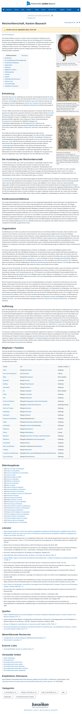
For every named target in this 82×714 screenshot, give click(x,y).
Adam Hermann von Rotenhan (15, 491)
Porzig (5, 432)
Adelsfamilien (34, 105)
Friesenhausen (29, 384)
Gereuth (28, 404)
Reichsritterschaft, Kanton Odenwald (14, 666)
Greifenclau (6, 404)
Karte (22, 9)
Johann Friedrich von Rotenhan (16, 516)
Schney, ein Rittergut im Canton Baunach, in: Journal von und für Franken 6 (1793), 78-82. (29, 624)
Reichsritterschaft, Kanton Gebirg (13, 664)
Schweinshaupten (42, 401)
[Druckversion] (77, 22)
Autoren (43, 9)
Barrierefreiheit (54, 710)
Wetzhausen (52, 453)
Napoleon (21, 332)
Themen (16, 9)
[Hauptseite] (3, 10)
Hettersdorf (6, 415)
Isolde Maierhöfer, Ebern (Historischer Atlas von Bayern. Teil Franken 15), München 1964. (29, 555)
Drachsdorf (6, 387)
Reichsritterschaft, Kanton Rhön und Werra (16, 668)
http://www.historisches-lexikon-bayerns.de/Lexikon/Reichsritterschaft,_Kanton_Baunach (28, 681)
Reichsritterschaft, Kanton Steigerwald (14, 670)
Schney (27, 380)
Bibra (4, 377)
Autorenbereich (29, 710)
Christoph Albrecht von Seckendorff (17, 522)
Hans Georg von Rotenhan (14, 497)
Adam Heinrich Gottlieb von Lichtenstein (18, 512)
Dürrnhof (28, 425)
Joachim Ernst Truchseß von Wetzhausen (19, 506)
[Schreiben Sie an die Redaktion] (79, 22)
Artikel (37, 9)
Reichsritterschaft (9, 660)
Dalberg (5, 384)
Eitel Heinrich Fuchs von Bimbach (16, 501)
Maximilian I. (5, 141)
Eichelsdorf (64, 258)
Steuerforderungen (7, 178)
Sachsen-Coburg (32, 103)
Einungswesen (6, 121)
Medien (29, 9)
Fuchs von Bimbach (8, 401)
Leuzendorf (28, 394)
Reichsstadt (5, 296)
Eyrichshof (29, 436)
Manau (28, 453)
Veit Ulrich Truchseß (12, 495)
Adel (63, 692)
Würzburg (64, 298)
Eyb (4, 397)
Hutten (46, 260)
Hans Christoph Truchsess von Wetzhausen (19, 493)
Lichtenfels (51, 99)
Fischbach (36, 436)
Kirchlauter (28, 411)
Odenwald (34, 127)
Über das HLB (52, 9)
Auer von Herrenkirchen (10, 373)
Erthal (4, 394)
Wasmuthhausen (30, 456)
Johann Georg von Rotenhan (15, 487)
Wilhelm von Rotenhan (13, 481)
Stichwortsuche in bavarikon (12, 640)
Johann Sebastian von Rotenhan (16, 489)
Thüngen (5, 449)
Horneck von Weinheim (9, 418)
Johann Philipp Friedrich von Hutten (17, 518)
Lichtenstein (6, 425)
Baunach (11, 97)
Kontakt (69, 9)
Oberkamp (6, 429)
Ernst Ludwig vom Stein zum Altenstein (18, 514)
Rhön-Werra (5, 127)
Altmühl (26, 236)
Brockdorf (5, 380)
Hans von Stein (11, 475)
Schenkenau (37, 404)
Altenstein (39, 446)
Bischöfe (32, 123)
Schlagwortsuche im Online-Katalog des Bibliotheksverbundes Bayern (24, 638)
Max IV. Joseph (57, 324)
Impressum (36, 710)
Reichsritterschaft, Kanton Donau (13, 662)
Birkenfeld (29, 422)
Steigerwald (27, 127)
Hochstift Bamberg (41, 262)
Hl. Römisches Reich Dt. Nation (25, 697)
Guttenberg (6, 411)
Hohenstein (25, 373)
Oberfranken (7, 697)
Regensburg (19, 342)
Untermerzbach (40, 439)
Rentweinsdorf (46, 436)
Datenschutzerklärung (45, 710)
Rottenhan (6, 439)
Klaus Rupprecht (9, 34)
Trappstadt (28, 391)
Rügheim (40, 274)
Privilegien (75, 185)
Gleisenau (28, 408)
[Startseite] (41, 3)
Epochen (9, 9)
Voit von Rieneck (8, 456)
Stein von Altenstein (8, 446)
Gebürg (37, 236)
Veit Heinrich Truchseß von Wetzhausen (18, 508)
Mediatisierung (42, 336)
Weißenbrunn (29, 429)
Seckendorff (6, 443)
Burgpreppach (30, 401)
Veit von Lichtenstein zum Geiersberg (17, 473)
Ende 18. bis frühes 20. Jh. (49, 692)
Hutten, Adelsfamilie (9, 658)
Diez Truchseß (11, 485)
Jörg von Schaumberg (13, 470)
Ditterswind (28, 397)
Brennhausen (29, 377)
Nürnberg (32, 296)
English (62, 9)
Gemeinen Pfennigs (39, 139)
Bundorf (44, 453)
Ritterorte (11, 99)
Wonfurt (27, 443)
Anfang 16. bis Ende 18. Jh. (29, 692)
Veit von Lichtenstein (13, 479)
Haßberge (12, 105)
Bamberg (56, 298)
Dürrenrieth (28, 370)
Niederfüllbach (29, 432)
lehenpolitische (24, 218)
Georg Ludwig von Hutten (14, 477)
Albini (4, 370)
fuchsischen (27, 274)
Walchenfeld (38, 422)
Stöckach (28, 387)
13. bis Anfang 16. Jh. (10, 692)
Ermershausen (64, 260)
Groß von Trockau (8, 408)
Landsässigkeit (6, 145)
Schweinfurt (42, 99)
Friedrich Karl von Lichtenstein (15, 520)
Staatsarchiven (49, 298)
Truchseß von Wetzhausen (10, 453)
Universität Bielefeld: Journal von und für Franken (18, 649)
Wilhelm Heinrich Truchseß (14, 499)
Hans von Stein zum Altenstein (15, 468)
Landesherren (31, 258)
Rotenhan (6, 436)
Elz (4, 391)
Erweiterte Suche (31, 18)
